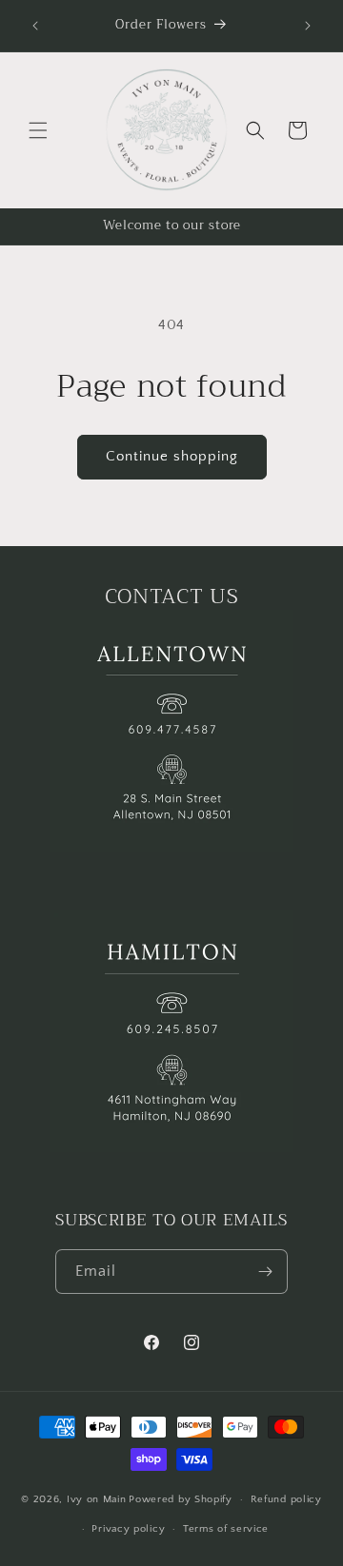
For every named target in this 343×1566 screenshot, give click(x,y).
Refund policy (286, 1499)
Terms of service (226, 1529)
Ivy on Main (97, 1499)
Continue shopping (172, 456)
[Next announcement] (308, 26)
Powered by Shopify (180, 1499)
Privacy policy (128, 1529)
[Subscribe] (266, 1271)
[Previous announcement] (35, 26)
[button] (38, 130)
